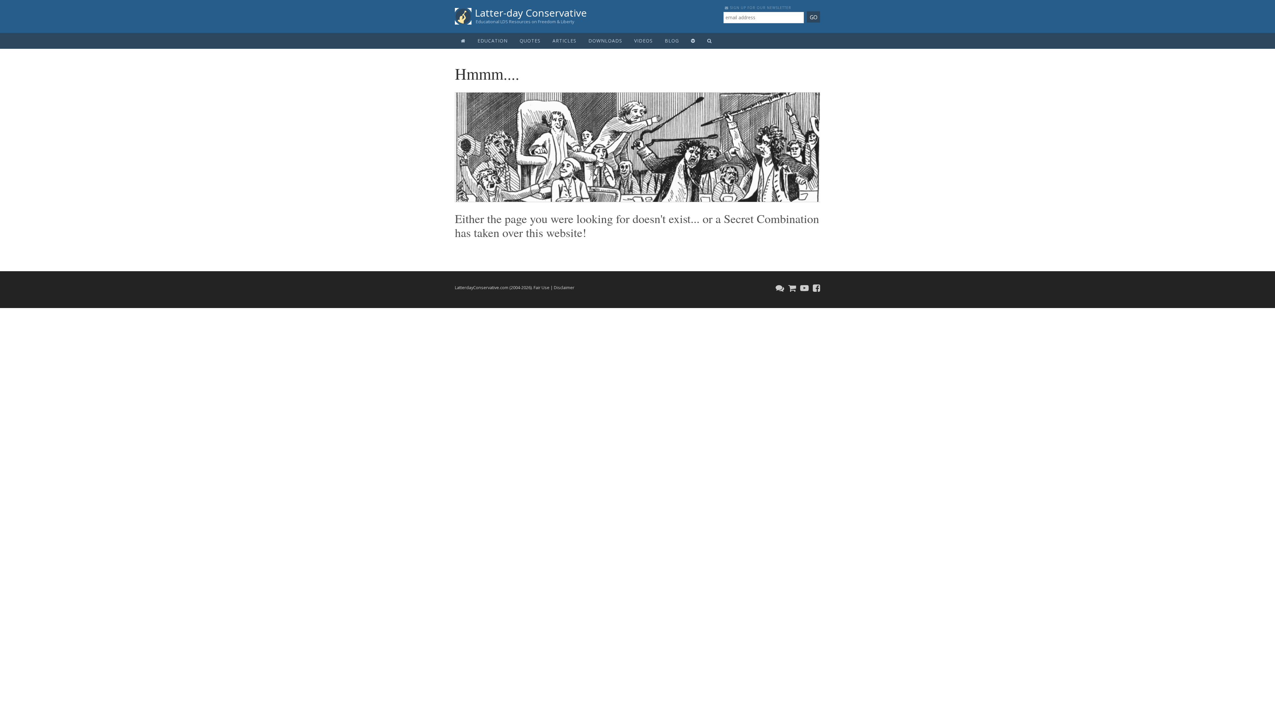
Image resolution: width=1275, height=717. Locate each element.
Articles (564, 41)
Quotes (530, 41)
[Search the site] (709, 41)
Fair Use (542, 287)
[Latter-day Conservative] (463, 17)
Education (492, 41)
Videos (643, 41)
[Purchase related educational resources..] (791, 288)
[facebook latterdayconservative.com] (815, 288)
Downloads (605, 41)
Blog (672, 41)
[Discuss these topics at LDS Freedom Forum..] (779, 288)
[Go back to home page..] (463, 41)
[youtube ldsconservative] (804, 288)
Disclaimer (564, 287)
